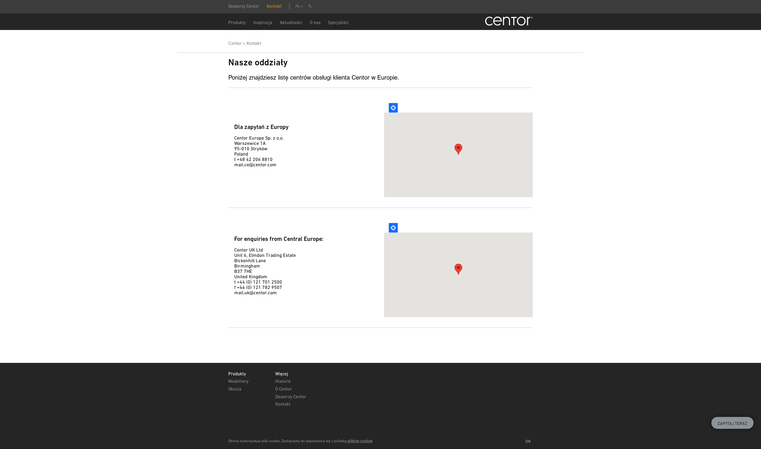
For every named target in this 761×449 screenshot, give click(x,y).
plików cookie (360, 440)
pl (297, 6)
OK (528, 441)
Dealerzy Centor (243, 6)
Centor (234, 43)
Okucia (234, 388)
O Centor (283, 388)
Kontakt (274, 6)
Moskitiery (238, 381)
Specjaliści (338, 22)
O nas (315, 22)
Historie (283, 381)
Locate (393, 108)
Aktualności (291, 22)
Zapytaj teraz (732, 423)
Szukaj (309, 6)
